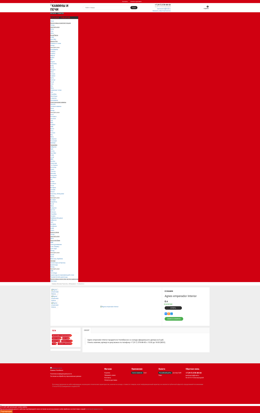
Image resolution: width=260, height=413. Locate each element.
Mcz (51, 86)
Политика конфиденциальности (61, 374)
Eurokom (53, 183)
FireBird (52, 51)
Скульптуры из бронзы (57, 263)
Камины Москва (57, 284)
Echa (51, 84)
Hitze (52, 72)
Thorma (52, 171)
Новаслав (53, 163)
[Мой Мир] (171, 314)
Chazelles (53, 94)
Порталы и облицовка (64, 343)
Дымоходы (54, 265)
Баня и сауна (56, 338)
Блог (145, 373)
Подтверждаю (6, 411)
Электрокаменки (56, 244)
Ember (52, 181)
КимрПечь (53, 202)
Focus (52, 68)
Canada (52, 189)
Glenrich (52, 104)
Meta (52, 33)
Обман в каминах (174, 319)
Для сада (53, 248)
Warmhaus (53, 96)
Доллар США (177, 373)
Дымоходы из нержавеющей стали (62, 275)
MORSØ (52, 143)
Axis (51, 92)
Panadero (53, 116)
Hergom (52, 70)
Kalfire (52, 57)
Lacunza (53, 118)
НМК (51, 126)
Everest (52, 74)
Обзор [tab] (86, 330)
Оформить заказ (110, 375)
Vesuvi (52, 191)
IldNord (52, 55)
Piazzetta (53, 63)
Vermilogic (53, 273)
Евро (160, 375)
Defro (52, 78)
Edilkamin (53, 147)
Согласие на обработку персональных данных (65, 376)
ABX (51, 122)
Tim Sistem (54, 165)
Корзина (107, 373)
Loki (51, 120)
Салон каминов (137, 373)
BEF (51, 59)
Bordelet (53, 200)
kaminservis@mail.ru (164, 9)
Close (52, 21)
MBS (51, 159)
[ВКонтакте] (166, 314)
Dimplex (52, 216)
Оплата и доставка (135, 1)
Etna (51, 31)
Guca (52, 114)
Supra (52, 169)
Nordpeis (53, 187)
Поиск (134, 7)
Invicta (52, 151)
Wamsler (53, 173)
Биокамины (54, 49)
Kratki (52, 37)
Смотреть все (55, 47)
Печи (52, 108)
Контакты (125, 1)
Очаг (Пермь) (54, 246)
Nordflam (53, 177)
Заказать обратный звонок (162, 11)
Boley (52, 66)
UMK (51, 271)
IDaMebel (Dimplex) (56, 218)
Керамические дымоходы (59, 277)
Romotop (53, 167)
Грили (52, 254)
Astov (52, 29)
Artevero (53, 212)
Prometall (53, 141)
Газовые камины (55, 106)
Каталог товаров (57, 13)
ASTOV (52, 210)
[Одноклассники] (168, 314)
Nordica (52, 161)
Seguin (52, 61)
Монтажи (53, 281)
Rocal (52, 82)
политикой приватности (94, 409)
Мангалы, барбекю (56, 259)
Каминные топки (55, 90)
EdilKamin (53, 220)
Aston (52, 129)
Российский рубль (165, 373)
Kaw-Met (53, 39)
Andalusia (53, 226)
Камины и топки (55, 43)
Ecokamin (53, 98)
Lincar (52, 157)
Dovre (52, 185)
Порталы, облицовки (57, 194)
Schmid (52, 80)
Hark (51, 149)
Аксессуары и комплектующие (61, 335)
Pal (51, 179)
